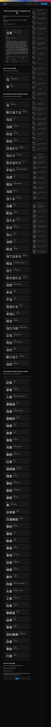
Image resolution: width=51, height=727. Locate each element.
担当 (9, 141)
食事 (9, 432)
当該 (9, 191)
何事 (9, 447)
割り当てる (13, 112)
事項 (9, 555)
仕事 (9, 461)
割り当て (12, 356)
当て (9, 270)
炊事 (9, 641)
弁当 (9, 133)
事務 (9, 497)
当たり (10, 155)
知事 (9, 605)
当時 (9, 241)
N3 (12, 57)
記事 (9, 382)
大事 (9, 591)
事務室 (10, 612)
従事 (9, 562)
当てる (10, 198)
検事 (9, 569)
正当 (9, 335)
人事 (9, 396)
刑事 (9, 584)
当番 (9, 205)
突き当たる (13, 277)
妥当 (9, 227)
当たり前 (12, 328)
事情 (9, 490)
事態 (9, 440)
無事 (9, 540)
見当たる (12, 306)
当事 (9, 32)
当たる (10, 220)
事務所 (10, 418)
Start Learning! (44, 3)
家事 (9, 389)
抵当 (9, 249)
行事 (9, 656)
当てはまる (13, 256)
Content (29, 3)
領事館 (10, 468)
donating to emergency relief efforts (32, 0)
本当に (10, 313)
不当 (9, 299)
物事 (9, 425)
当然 (9, 285)
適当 (9, 184)
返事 (9, 620)
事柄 (9, 454)
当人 (9, 234)
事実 (9, 533)
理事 (9, 476)
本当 (9, 292)
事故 (9, 648)
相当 (9, 263)
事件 (9, 576)
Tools (37, 3)
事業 (9, 548)
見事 (9, 411)
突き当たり (13, 162)
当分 (9, 349)
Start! (17, 678)
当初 (9, 364)
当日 (9, 119)
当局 (9, 126)
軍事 (9, 627)
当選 (9, 177)
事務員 (10, 404)
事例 (9, 526)
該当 (9, 320)
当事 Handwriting (14, 61)
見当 (9, 342)
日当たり (12, 148)
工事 (9, 598)
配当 (9, 213)
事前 (9, 483)
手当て (10, 169)
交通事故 (12, 519)
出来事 (10, 512)
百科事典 (12, 634)
